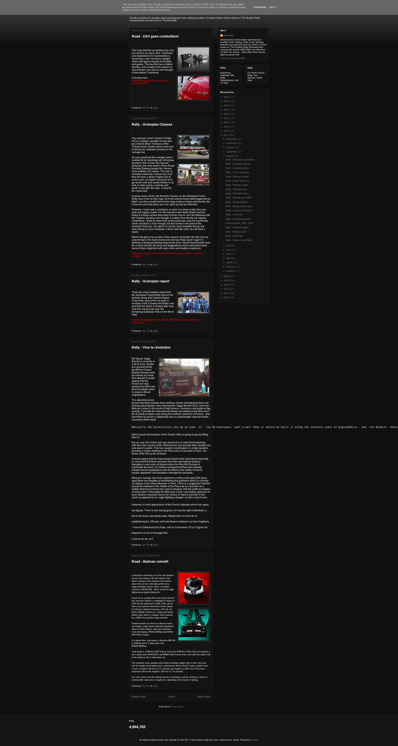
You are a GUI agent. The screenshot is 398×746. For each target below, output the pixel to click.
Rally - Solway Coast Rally (238, 240)
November (231, 143)
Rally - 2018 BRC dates (237, 193)
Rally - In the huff (234, 214)
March (229, 262)
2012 (226, 293)
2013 (226, 289)
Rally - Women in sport (237, 185)
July (228, 245)
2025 (226, 101)
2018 (226, 131)
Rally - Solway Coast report (239, 206)
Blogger (254, 740)
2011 (226, 297)
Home (171, 696)
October (230, 147)
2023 (226, 109)
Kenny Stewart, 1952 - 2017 (239, 223)
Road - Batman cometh (150, 561)
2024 (226, 105)
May (228, 254)
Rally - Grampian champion (239, 210)
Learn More (259, 7)
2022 (226, 114)
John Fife (228, 35)
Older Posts (203, 696)
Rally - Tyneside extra (236, 189)
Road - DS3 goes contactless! (155, 36)
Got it (272, 7)
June (229, 249)
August (230, 156)
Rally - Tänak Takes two (237, 180)
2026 (226, 97)
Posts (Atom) (177, 706)
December (231, 139)
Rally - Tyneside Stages (237, 227)
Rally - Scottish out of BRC (239, 197)
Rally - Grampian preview (238, 219)
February (231, 266)
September (232, 151)
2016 (226, 276)
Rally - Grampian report (150, 281)
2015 (226, 280)
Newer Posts (139, 696)
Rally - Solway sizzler (236, 231)
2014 (226, 284)
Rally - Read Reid (234, 236)
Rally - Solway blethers (237, 202)
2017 (226, 135)
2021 (226, 118)
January (230, 271)
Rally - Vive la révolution (151, 347)
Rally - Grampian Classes (152, 124)
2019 (226, 126)
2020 (226, 122)
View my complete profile (232, 58)
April (228, 258)
